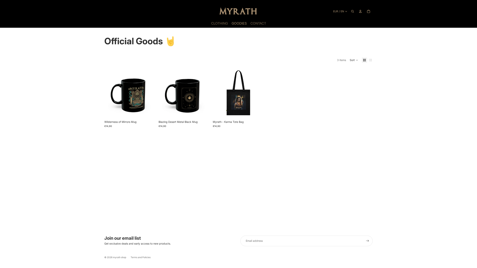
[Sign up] (367, 240)
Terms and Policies (141, 257)
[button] (354, 60)
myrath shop (119, 257)
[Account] (360, 11)
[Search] (352, 11)
